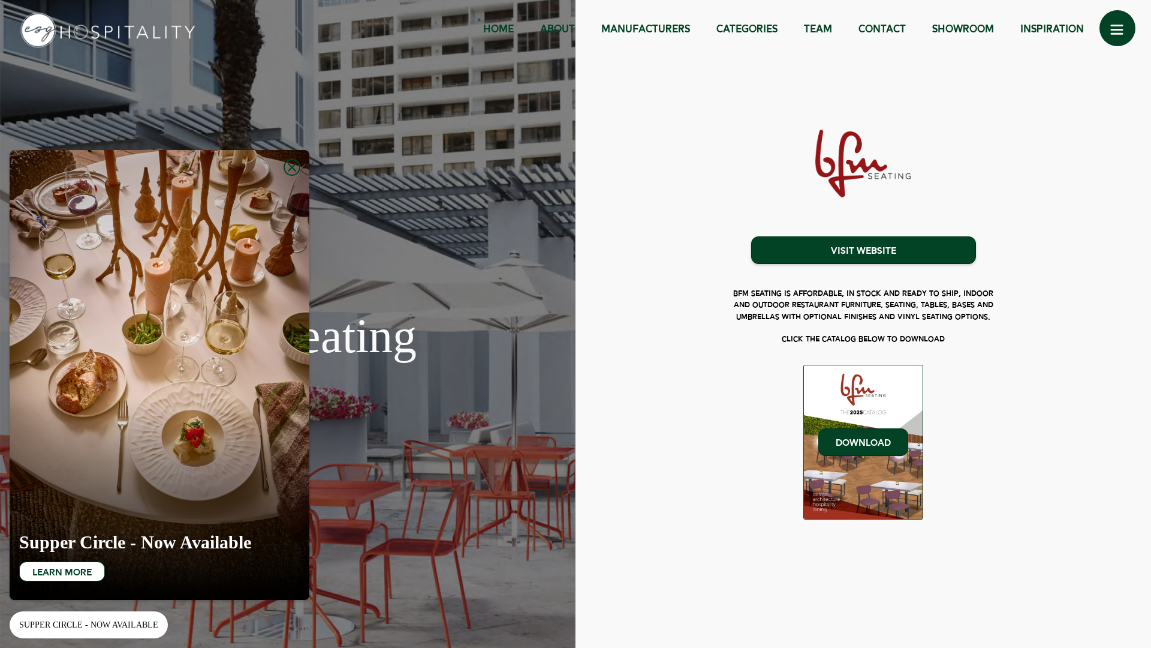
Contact (882, 29)
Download (863, 443)
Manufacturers (645, 29)
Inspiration (1052, 29)
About (557, 29)
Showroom (963, 29)
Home (498, 29)
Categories (747, 29)
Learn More (62, 573)
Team (818, 29)
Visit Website (863, 251)
